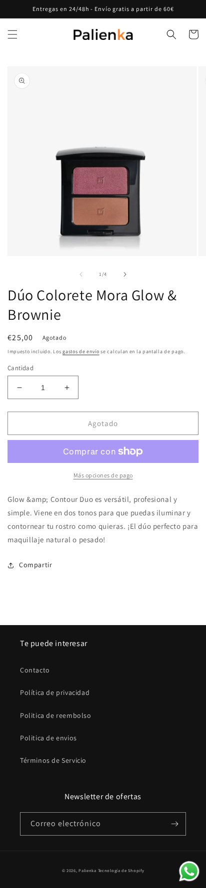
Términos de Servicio (53, 760)
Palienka (87, 870)
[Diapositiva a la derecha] (125, 274)
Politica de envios (48, 737)
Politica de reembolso (56, 715)
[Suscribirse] (175, 824)
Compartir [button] (35, 564)
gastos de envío (81, 351)
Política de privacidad (55, 692)
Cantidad (21, 368)
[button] (13, 34)
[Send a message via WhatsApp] (189, 871)
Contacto (35, 670)
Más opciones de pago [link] (103, 475)
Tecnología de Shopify (121, 870)
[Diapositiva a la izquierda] (81, 274)
